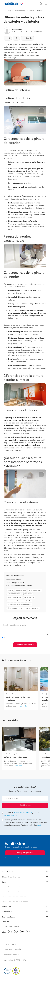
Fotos (4, 889)
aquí (39, 825)
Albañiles (5, 898)
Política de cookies (11, 955)
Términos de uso (11, 816)
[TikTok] (28, 932)
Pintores (31, 10)
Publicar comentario (25, 645)
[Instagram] (4, 932)
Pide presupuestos (25, 980)
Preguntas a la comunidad (11, 887)
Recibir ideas (25, 805)
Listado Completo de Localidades (15, 902)
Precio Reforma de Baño (11, 875)
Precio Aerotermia (8, 877)
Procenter (5, 892)
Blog (9, 10)
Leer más (23, 706)
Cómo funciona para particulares (14, 909)
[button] (25, 872)
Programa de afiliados (10, 924)
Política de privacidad (13, 949)
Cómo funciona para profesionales (15, 915)
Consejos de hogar (20, 10)
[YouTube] (22, 932)
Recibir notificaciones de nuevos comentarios (21, 638)
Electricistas (6, 896)
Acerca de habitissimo (10, 920)
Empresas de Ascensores (11, 880)
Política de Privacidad (23, 813)
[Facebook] (10, 932)
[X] (16, 932)
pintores (10, 590)
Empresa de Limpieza (10, 882)
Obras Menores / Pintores (23, 586)
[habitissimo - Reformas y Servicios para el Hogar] (10, 4)
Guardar (29, 38)
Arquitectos (6, 901)
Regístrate (5, 912)
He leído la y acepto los (23, 814)
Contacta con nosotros (10, 926)
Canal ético (6, 922)
